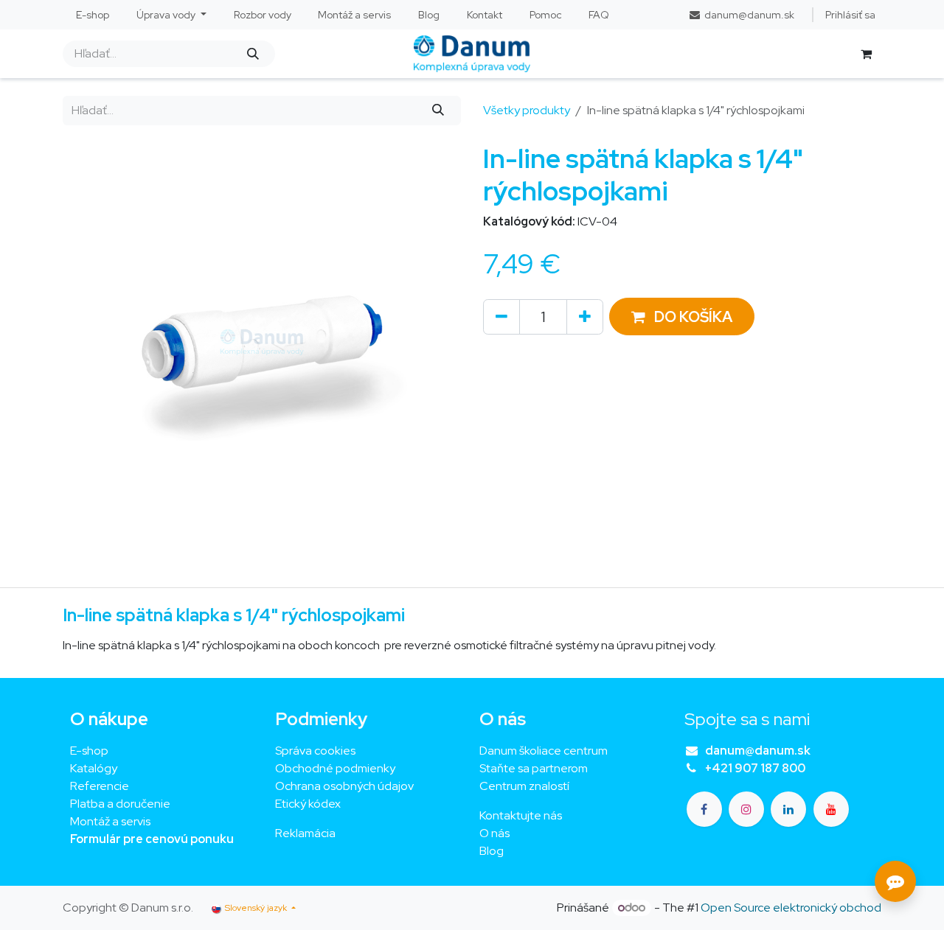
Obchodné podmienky (335, 768)
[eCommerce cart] (865, 53)
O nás (494, 833)
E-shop (89, 750)
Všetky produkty (526, 110)
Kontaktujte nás (520, 815)
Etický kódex (309, 803)
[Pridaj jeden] (584, 317)
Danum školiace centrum (543, 750)
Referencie (99, 786)
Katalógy (93, 768)
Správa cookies (315, 750)
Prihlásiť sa (850, 14)
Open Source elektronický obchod (791, 907)
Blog (491, 851)
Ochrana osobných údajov (344, 786)
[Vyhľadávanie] (252, 54)
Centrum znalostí (524, 786)
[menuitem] (93, 15)
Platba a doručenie (120, 803)
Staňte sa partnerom (533, 768)
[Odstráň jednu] (501, 317)
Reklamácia (305, 833)
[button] (681, 316)
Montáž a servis (110, 821)
